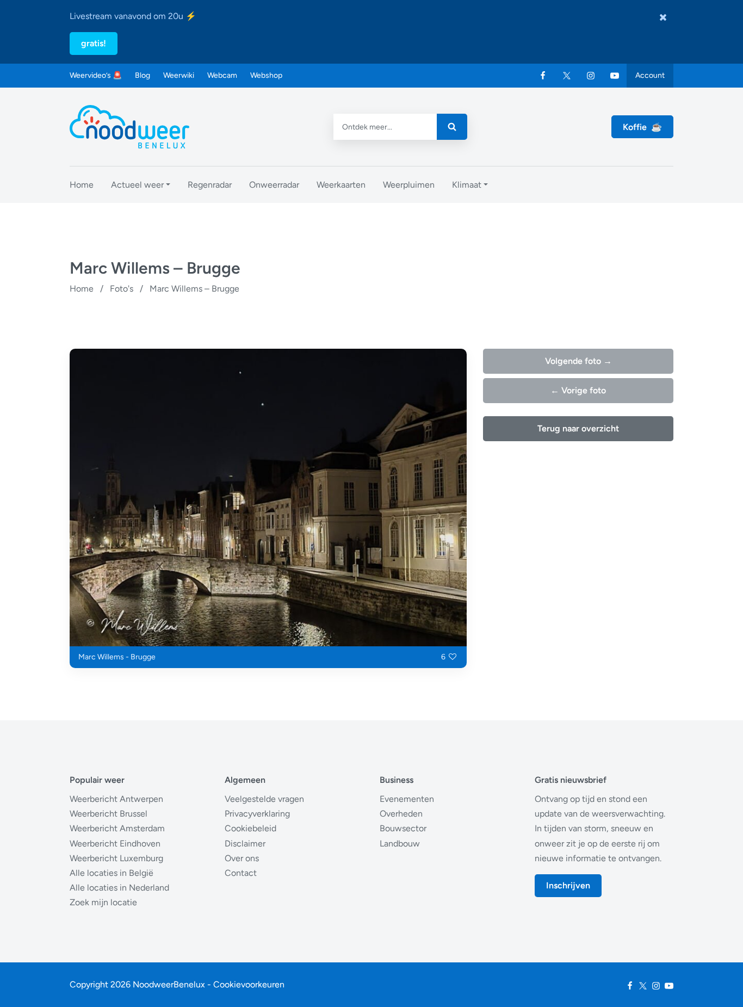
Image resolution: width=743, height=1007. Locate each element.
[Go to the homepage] (129, 127)
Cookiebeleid (250, 828)
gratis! (93, 43)
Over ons (242, 858)
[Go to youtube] (615, 76)
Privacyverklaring (257, 813)
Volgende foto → (578, 361)
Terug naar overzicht (578, 428)
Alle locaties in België (111, 873)
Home (82, 288)
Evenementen (407, 799)
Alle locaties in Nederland (119, 887)
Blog (142, 75)
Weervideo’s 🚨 (96, 75)
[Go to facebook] (543, 76)
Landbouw (400, 843)
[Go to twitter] (567, 76)
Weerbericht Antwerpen (116, 799)
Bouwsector (403, 828)
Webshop (266, 75)
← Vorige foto (578, 390)
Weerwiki (178, 75)
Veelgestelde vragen (264, 799)
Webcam (222, 75)
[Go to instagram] (591, 76)
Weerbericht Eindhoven (115, 843)
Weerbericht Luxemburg (116, 858)
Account (650, 75)
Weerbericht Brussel (108, 813)
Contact (241, 873)
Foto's (121, 288)
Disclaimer (245, 843)
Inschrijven (568, 885)
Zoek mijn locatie (103, 902)
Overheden (401, 813)
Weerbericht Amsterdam (117, 828)
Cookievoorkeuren (248, 984)
